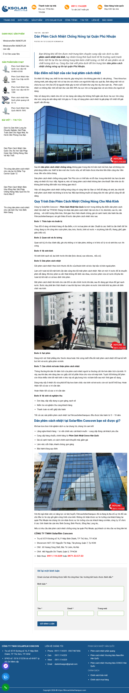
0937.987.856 (74, 651)
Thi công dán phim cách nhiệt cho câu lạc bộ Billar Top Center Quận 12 (16, 171)
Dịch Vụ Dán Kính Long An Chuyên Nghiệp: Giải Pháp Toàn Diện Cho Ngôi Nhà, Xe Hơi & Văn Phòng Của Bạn (16, 131)
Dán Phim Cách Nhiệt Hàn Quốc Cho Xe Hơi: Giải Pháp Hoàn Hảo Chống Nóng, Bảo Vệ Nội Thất (16, 152)
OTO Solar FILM (53, 20)
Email (71, 608)
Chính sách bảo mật (99, 675)
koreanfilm (58, 41)
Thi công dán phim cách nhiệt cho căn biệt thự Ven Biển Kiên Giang (16, 209)
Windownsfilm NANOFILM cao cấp (14, 47)
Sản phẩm (36, 20)
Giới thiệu (23, 20)
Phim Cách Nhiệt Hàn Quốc (72, 207)
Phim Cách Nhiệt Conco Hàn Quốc (84, 435)
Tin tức (84, 20)
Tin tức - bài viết (41, 33)
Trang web (102, 608)
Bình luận (42, 584)
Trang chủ (9, 20)
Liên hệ (95, 20)
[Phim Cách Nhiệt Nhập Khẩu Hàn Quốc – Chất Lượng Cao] (14, 9)
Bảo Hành (107, 20)
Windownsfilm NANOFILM (14, 41)
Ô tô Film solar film (11, 54)
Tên (39, 608)
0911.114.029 (61, 651)
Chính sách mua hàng (99, 679)
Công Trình (71, 20)
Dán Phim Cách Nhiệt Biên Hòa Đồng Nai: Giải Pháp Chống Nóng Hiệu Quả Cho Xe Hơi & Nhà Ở (17, 190)
